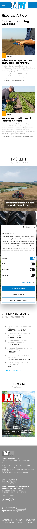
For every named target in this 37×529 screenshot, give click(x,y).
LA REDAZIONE (7, 520)
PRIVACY (21, 522)
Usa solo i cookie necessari (18, 300)
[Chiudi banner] (34, 227)
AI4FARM (8, 80)
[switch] (32, 264)
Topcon (31, 136)
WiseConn (21, 80)
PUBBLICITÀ (19, 520)
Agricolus (14, 80)
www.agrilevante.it (18, 511)
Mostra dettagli (26, 282)
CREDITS (30, 522)
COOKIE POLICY (10, 522)
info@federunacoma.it (10, 467)
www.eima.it (22, 509)
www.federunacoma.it (10, 495)
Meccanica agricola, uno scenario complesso (20, 204)
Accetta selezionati (18, 294)
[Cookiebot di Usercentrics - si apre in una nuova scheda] (22, 227)
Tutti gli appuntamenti (13, 370)
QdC (12, 136)
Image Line (18, 136)
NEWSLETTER (30, 520)
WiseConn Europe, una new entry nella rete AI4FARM (17, 61)
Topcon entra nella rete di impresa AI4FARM (16, 119)
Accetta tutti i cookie (18, 288)
